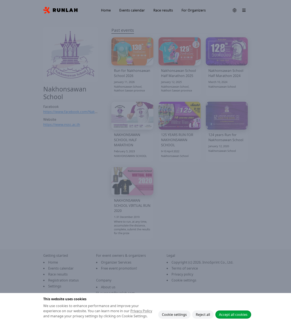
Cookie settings (174, 314)
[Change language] (234, 10)
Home (106, 10)
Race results (163, 10)
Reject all (203, 314)
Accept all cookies (233, 314)
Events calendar (132, 10)
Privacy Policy (141, 311)
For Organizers (194, 10)
